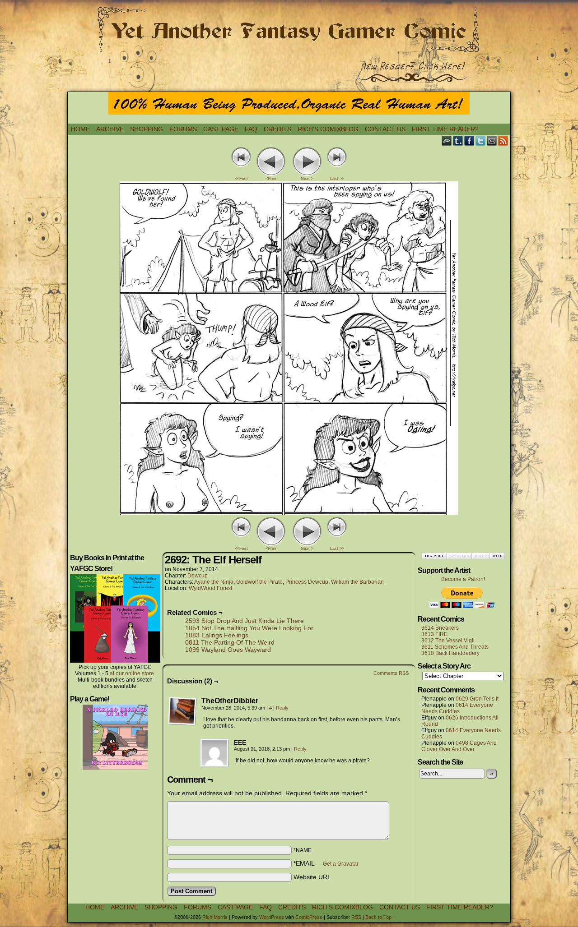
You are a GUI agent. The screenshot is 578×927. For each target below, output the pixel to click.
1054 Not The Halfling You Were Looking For (249, 628)
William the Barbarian (357, 582)
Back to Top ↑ (380, 917)
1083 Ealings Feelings (216, 635)
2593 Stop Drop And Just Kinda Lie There (244, 620)
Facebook (469, 140)
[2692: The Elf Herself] (289, 512)
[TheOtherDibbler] (182, 711)
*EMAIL (326, 863)
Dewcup (197, 575)
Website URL (312, 877)
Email (492, 140)
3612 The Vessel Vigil (448, 640)
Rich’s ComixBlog (328, 129)
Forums (183, 129)
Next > (307, 178)
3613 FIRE (434, 634)
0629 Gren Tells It (477, 699)
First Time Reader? (445, 129)
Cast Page (220, 129)
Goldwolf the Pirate (259, 582)
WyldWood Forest (210, 588)
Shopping (146, 129)
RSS (503, 140)
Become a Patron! (463, 579)
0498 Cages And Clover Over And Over (459, 746)
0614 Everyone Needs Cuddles (457, 708)
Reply (282, 707)
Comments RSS (391, 673)
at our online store (132, 673)
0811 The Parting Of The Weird (230, 642)
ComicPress (308, 917)
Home (80, 129)
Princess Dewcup (306, 582)
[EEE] (214, 753)
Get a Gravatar (341, 864)
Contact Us (385, 129)
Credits (277, 129)
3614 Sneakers (440, 628)
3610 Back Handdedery (450, 653)
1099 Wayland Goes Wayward (228, 649)
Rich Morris (215, 917)
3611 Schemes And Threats (455, 647)
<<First (241, 178)
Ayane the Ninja (213, 582)
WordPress (271, 917)
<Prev (271, 178)
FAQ (251, 129)
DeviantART (446, 140)
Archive (110, 129)
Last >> (337, 178)
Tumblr (458, 140)
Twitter (480, 140)
